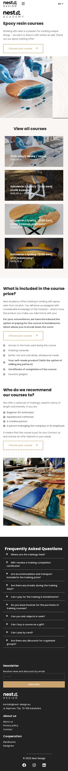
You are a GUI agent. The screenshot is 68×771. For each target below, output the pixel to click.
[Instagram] (34, 765)
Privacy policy (10, 725)
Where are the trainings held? (28, 554)
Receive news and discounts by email (24, 671)
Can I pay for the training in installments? (35, 596)
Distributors (9, 742)
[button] (23, 4)
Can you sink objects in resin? (28, 616)
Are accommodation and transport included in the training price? (29, 575)
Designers (8, 745)
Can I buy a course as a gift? (27, 624)
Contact (7, 729)
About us (8, 721)
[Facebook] (24, 765)
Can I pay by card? (22, 632)
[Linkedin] (44, 765)
